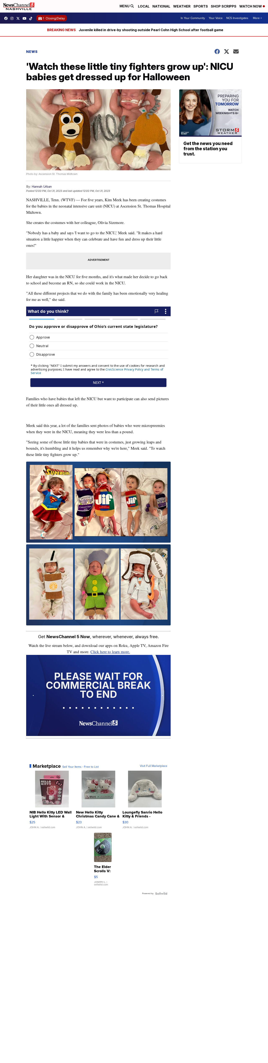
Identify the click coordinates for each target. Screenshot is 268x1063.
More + (257, 18)
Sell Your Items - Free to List (80, 766)
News (32, 52)
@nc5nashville (31, 18)
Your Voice (216, 18)
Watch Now (251, 6)
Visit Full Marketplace (153, 766)
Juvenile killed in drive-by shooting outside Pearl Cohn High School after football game (151, 30)
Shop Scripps (223, 6)
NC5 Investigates (237, 18)
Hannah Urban (42, 186)
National (161, 6)
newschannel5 (7, 18)
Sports (200, 6)
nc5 (19, 18)
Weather (182, 6)
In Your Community (193, 18)
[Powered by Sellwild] (161, 893)
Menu (125, 6)
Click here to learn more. (110, 651)
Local (143, 6)
